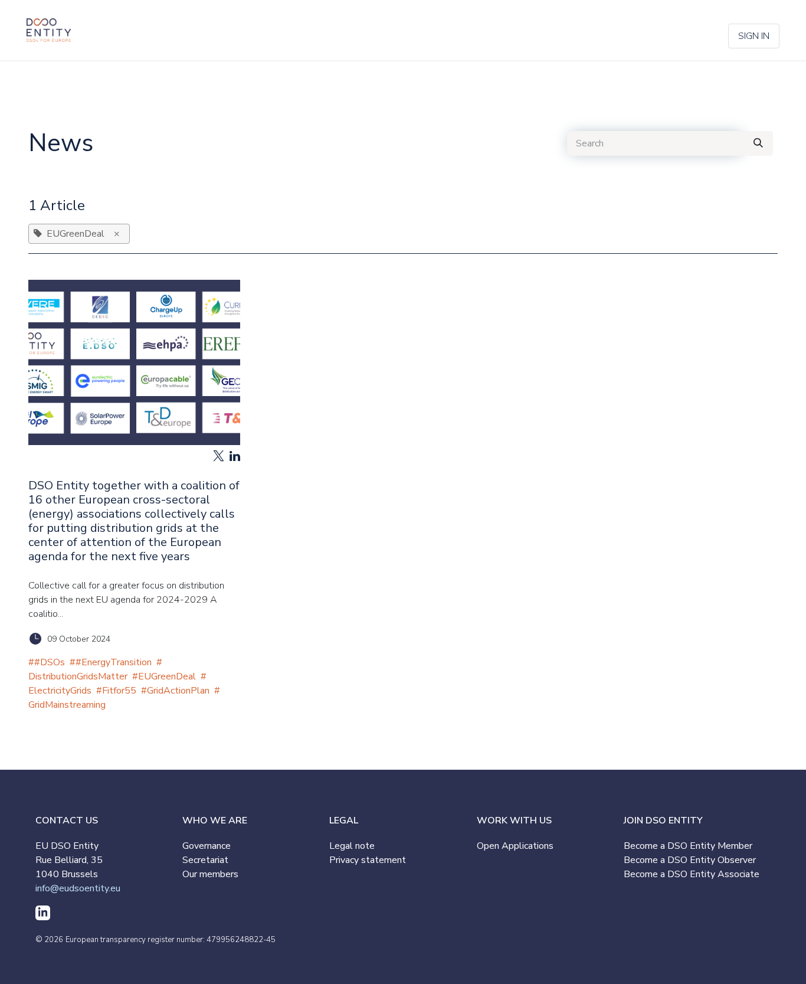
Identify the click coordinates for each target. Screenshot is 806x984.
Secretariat (205, 860)
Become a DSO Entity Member (688, 845)
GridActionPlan (178, 690)
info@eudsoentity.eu (77, 888)
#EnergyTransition (114, 662)
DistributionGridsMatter (77, 676)
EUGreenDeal (167, 676)
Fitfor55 (119, 690)
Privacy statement (367, 860)
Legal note (352, 845)
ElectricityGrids (59, 690)
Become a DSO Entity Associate (691, 874)
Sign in (753, 36)
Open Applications (515, 845)
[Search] (758, 143)
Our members (210, 874)
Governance (206, 845)
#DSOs (49, 662)
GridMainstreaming (67, 704)
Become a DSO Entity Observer (690, 860)
